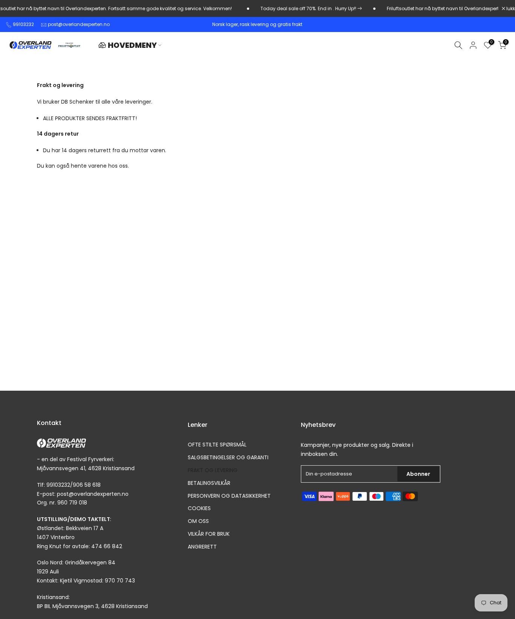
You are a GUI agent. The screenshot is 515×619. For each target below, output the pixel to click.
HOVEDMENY (132, 45)
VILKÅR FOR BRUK (209, 533)
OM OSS (198, 521)
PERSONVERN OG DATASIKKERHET (229, 495)
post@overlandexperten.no (79, 24)
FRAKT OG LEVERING (213, 470)
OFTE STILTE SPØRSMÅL (217, 444)
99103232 (23, 24)
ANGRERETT (202, 546)
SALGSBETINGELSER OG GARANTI (228, 457)
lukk (510, 8)
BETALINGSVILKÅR (209, 482)
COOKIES (199, 508)
